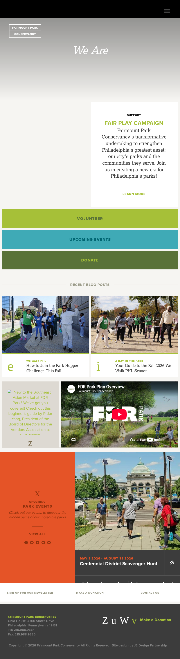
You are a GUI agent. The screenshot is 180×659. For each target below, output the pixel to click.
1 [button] (26, 542)
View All (37, 534)
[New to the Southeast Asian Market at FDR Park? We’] (30, 412)
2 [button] (32, 542)
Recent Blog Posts (90, 285)
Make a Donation (155, 619)
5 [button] (49, 542)
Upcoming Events (90, 239)
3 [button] (37, 542)
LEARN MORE (134, 194)
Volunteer (90, 218)
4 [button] (43, 542)
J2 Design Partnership (150, 645)
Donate (90, 260)
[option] (90, 59)
